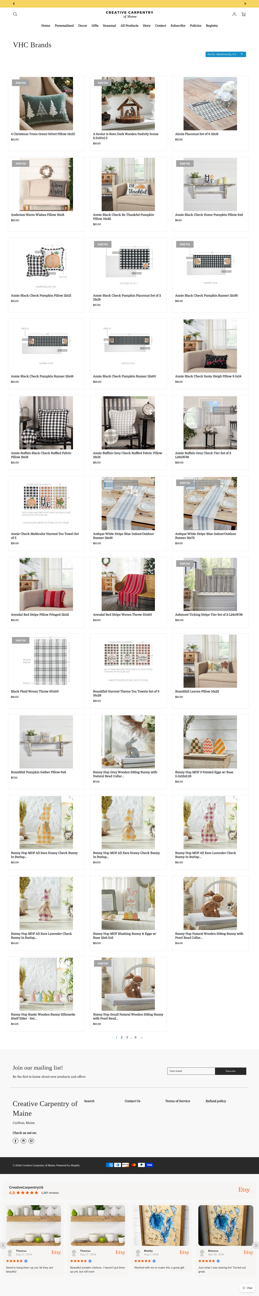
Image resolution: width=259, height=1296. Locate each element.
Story (147, 25)
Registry (212, 25)
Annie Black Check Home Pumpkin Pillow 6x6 (209, 215)
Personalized (64, 25)
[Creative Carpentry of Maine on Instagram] (23, 1142)
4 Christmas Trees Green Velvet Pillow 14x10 (43, 134)
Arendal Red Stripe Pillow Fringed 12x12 (40, 614)
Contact (160, 25)
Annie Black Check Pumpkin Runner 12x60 (124, 376)
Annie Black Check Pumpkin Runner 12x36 (206, 295)
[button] (206, 1283)
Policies (195, 25)
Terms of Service (177, 1101)
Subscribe (178, 25)
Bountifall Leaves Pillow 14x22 (197, 691)
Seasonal (109, 25)
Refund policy (216, 1101)
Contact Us (132, 1101)
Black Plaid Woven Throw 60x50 (35, 691)
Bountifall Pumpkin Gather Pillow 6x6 (38, 772)
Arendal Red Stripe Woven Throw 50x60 (122, 614)
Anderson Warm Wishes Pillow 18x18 (37, 215)
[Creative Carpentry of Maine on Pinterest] (31, 1142)
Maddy (84, 1250)
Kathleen (214, 1250)
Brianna (149, 1250)
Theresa (21, 1250)
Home (45, 25)
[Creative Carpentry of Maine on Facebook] (15, 1142)
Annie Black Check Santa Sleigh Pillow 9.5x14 (208, 376)
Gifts (95, 25)
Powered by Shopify (68, 1165)
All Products (129, 25)
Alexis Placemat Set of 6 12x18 (196, 134)
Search (89, 1101)
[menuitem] (45, 26)
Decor (82, 25)
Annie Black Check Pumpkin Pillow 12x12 (41, 295)
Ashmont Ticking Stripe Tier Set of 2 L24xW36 (209, 614)
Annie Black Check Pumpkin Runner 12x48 (42, 376)
